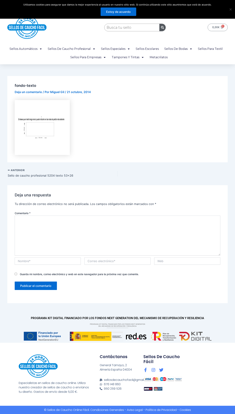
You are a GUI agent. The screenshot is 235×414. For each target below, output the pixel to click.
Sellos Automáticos (23, 49)
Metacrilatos (159, 57)
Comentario (22, 213)
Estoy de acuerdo (118, 12)
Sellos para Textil (210, 49)
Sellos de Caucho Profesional (69, 49)
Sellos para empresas (85, 57)
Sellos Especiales (113, 49)
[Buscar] (162, 27)
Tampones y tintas (125, 57)
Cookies (185, 410)
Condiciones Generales (107, 410)
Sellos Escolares (147, 49)
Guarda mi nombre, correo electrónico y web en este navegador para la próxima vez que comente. (79, 274)
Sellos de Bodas (176, 49)
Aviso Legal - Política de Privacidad (152, 410)
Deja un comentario (28, 92)
